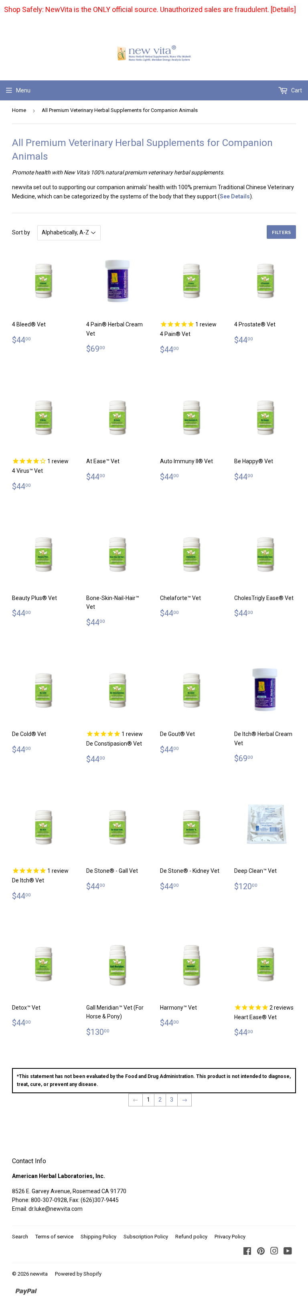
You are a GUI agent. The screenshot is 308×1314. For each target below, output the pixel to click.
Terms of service (54, 1237)
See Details (235, 196)
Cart (296, 90)
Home (19, 110)
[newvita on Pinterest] (261, 1252)
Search (20, 1237)
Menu (23, 90)
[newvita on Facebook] (247, 1252)
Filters (281, 232)
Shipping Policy (98, 1237)
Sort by (21, 232)
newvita (39, 1274)
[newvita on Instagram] (274, 1252)
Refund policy (191, 1237)
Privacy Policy (230, 1237)
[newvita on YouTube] (288, 1252)
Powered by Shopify (78, 1274)
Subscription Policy (146, 1237)
